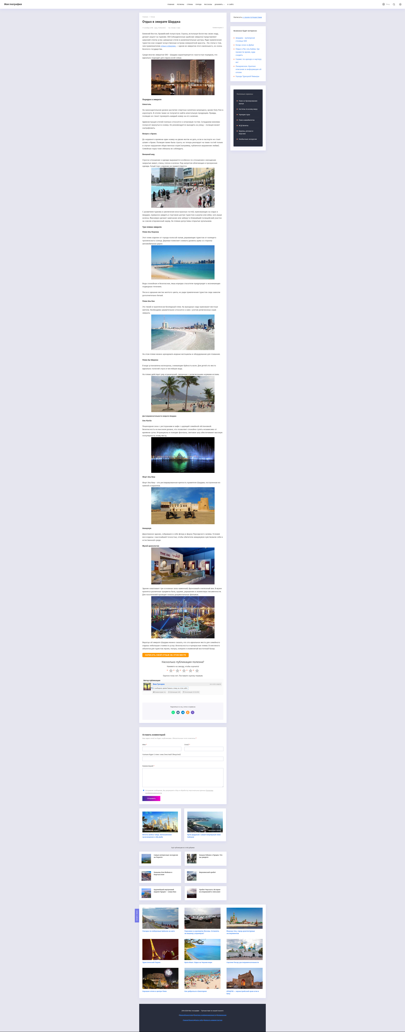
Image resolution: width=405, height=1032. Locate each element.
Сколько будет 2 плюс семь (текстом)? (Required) (161, 755)
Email (187, 745)
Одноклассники (187, 712)
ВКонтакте (178, 712)
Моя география (13, 4)
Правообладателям (186, 1015)
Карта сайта (199, 1020)
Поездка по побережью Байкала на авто (158, 931)
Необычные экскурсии (248, 139)
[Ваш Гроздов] (147, 686)
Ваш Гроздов (159, 684)
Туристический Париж (151, 962)
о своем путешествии (252, 17)
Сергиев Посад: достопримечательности (243, 962)
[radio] (170, 671)
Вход (388, 4)
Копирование (221, 1015)
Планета (191, 1020)
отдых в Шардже (168, 46)
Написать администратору (213, 1020)
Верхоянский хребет (207, 872)
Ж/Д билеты (243, 126)
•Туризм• (185, 1020)
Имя (144, 745)
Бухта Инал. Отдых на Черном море (198, 962)
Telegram (183, 712)
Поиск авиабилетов (246, 120)
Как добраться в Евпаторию (195, 991)
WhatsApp (173, 712)
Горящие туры (244, 115)
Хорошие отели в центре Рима (154, 991)
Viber (192, 712)
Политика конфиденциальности (205, 1015)
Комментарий (148, 766)
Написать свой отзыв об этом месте (165, 655)
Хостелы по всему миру (248, 109)
